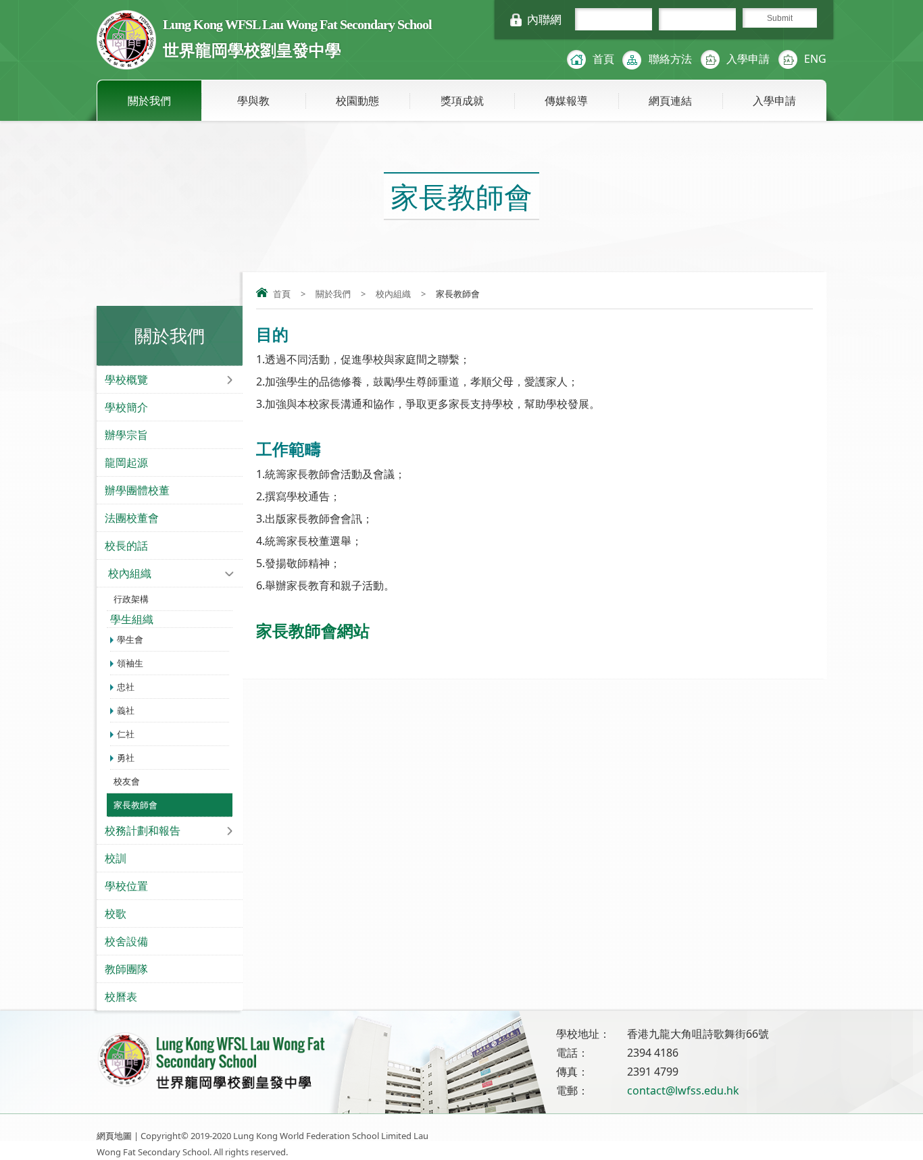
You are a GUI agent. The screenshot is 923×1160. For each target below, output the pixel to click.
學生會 (130, 639)
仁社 (125, 734)
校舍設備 (126, 941)
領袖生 (130, 663)
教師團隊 (126, 968)
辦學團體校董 (137, 490)
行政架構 (131, 599)
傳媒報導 (566, 100)
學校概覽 (126, 379)
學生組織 (131, 619)
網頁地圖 (114, 1136)
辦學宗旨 (126, 434)
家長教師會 (135, 805)
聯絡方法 (670, 58)
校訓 (115, 858)
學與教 (253, 100)
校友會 (127, 781)
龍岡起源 (126, 462)
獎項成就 (462, 100)
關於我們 (149, 100)
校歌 (115, 913)
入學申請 (748, 58)
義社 (125, 710)
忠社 (125, 687)
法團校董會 (132, 517)
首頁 (603, 58)
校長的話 (126, 545)
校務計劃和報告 (142, 830)
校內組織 (393, 294)
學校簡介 (126, 407)
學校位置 (126, 885)
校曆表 (121, 996)
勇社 (125, 758)
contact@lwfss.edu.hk (683, 1090)
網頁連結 (670, 100)
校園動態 (357, 100)
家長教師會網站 (313, 630)
